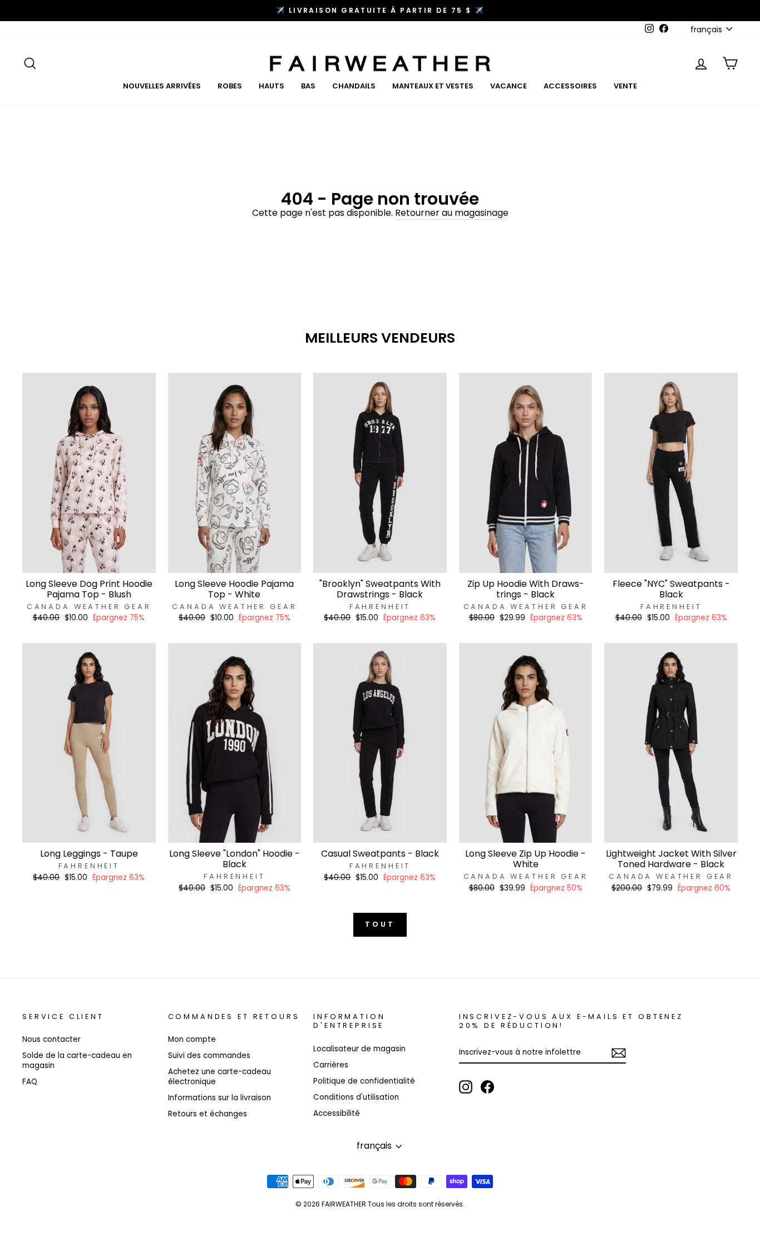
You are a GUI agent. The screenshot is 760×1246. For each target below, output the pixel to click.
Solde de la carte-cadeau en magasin (77, 1060)
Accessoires (570, 86)
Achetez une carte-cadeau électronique (219, 1076)
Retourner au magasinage (452, 213)
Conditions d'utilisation (356, 1097)
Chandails (354, 86)
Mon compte (192, 1039)
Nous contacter (51, 1039)
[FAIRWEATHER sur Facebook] (487, 1087)
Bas (308, 86)
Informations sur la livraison (219, 1097)
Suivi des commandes (209, 1055)
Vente (625, 86)
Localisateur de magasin (359, 1049)
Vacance (508, 86)
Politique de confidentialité (364, 1081)
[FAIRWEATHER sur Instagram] (465, 1087)
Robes (230, 86)
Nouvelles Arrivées (162, 86)
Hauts (271, 86)
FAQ (29, 1081)
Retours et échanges (207, 1114)
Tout (380, 924)
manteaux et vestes (432, 86)
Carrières (330, 1065)
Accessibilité (336, 1113)
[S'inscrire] (618, 1053)
